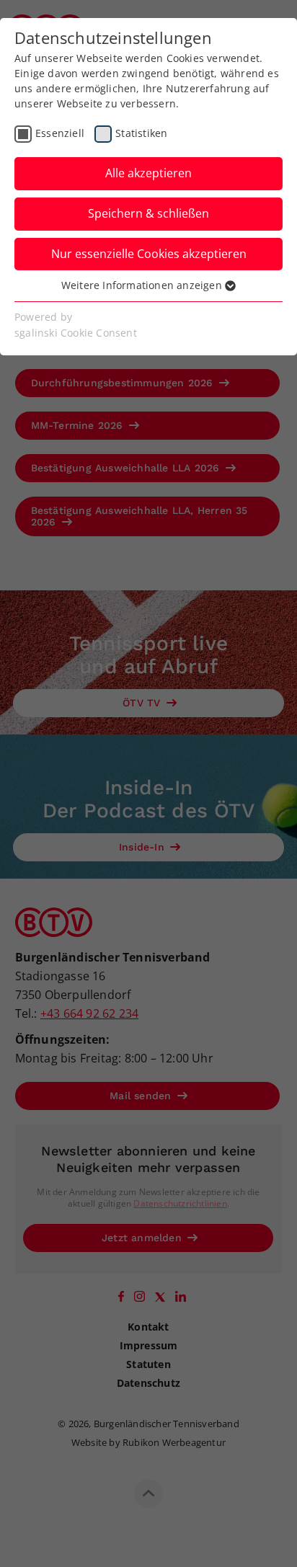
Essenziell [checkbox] (59, 133)
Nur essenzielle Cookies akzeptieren (149, 254)
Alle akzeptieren (148, 173)
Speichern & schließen (148, 213)
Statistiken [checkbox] (141, 133)
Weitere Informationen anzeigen (143, 285)
